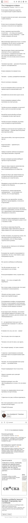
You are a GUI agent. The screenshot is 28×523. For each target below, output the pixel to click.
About (9, 514)
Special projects (7, 460)
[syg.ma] (2, 1)
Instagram (17, 517)
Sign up (4, 514)
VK (14, 517)
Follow (8, 416)
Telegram (10, 517)
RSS (26, 517)
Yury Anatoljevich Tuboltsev (7, 7)
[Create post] (19, 1)
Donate (6, 1)
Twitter (23, 517)
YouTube (20, 517)
